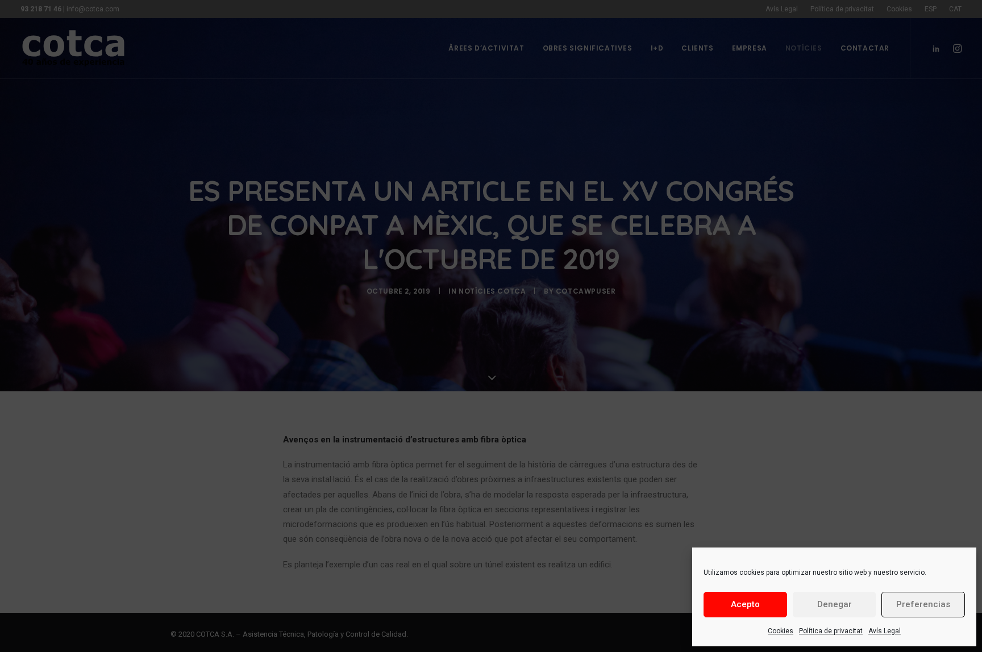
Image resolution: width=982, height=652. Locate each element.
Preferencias (923, 604)
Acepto (745, 604)
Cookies (780, 631)
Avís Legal (884, 631)
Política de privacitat (831, 631)
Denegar (834, 604)
